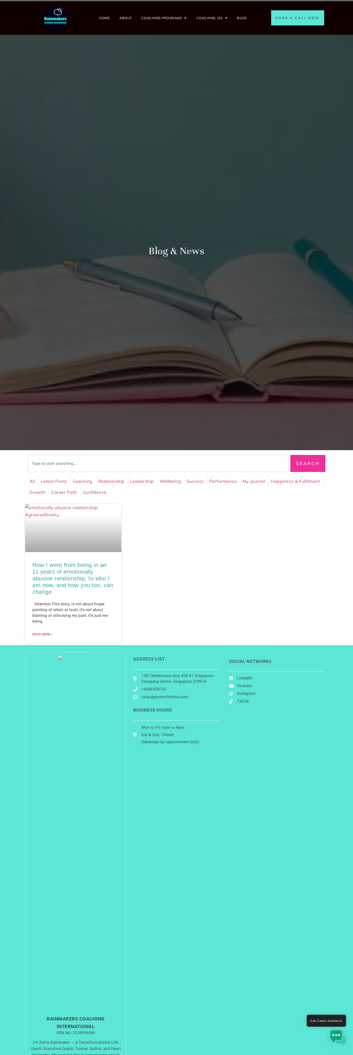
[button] (338, 1039)
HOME (104, 18)
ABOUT (125, 18)
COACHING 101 (209, 18)
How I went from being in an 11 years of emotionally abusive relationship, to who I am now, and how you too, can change (72, 578)
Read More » (42, 634)
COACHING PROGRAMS (161, 18)
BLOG (242, 18)
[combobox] (158, 463)
